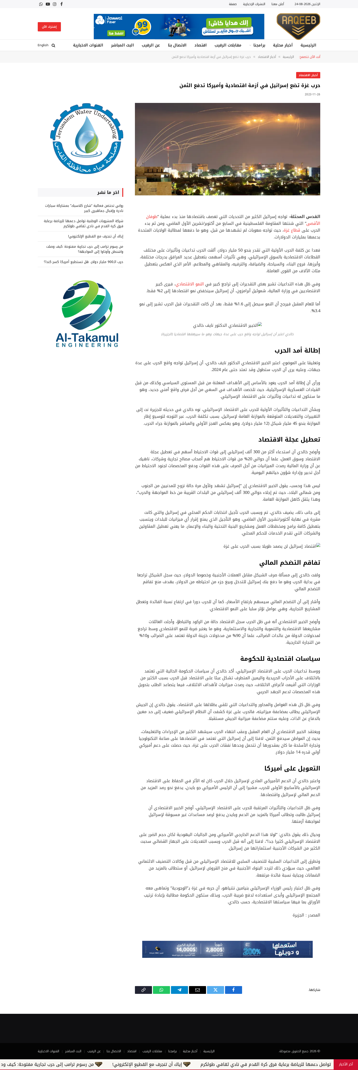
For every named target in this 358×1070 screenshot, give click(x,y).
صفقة (233, 4)
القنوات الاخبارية (88, 45)
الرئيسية (308, 45)
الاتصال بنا (177, 45)
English (43, 45)
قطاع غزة (292, 230)
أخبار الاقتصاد (308, 75)
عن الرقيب (151, 45)
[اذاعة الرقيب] (298, 26)
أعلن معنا (278, 4)
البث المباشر (122, 45)
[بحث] (53, 45)
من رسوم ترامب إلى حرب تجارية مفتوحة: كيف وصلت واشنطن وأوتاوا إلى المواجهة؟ (84, 249)
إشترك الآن (49, 26)
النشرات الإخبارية (254, 4)
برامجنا (259, 45)
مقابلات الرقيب (228, 45)
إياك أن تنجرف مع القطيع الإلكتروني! (95, 236)
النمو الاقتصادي (190, 284)
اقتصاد (200, 45)
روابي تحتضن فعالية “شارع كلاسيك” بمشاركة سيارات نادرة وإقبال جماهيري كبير (84, 208)
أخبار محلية (283, 45)
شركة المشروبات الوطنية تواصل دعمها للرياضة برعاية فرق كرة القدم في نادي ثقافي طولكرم (83, 223)
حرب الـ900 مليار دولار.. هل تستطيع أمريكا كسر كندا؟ (83, 262)
